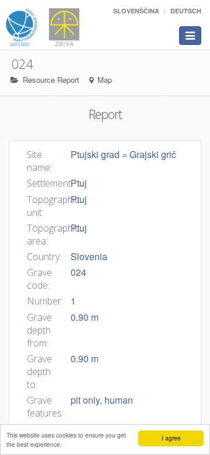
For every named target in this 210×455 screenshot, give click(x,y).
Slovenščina (136, 10)
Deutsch (185, 10)
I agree (171, 437)
